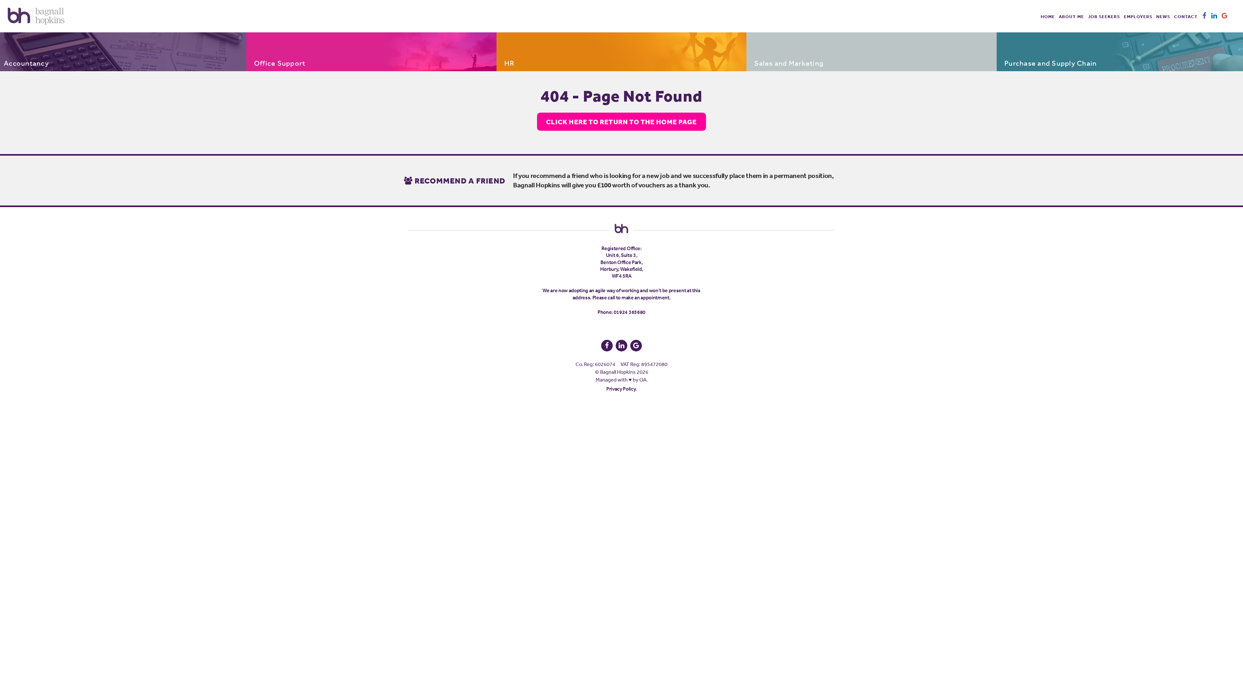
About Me (1071, 16)
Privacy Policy (620, 388)
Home (1048, 16)
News (1163, 16)
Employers (1138, 16)
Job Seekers (1104, 16)
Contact (1186, 16)
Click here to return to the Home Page (621, 121)
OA (642, 379)
